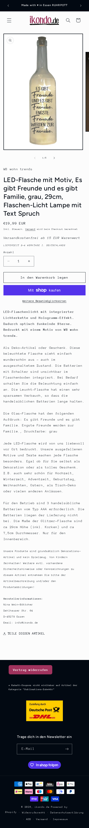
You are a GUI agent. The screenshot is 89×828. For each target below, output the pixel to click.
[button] (9, 20)
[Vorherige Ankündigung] (8, 5)
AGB (28, 819)
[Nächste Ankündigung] (81, 5)
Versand (30, 229)
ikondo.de (42, 807)
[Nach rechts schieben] (54, 158)
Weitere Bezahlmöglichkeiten (44, 301)
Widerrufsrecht (33, 812)
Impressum (60, 819)
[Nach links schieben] (35, 158)
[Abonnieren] (67, 749)
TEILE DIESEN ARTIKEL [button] (26, 633)
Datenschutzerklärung (67, 812)
